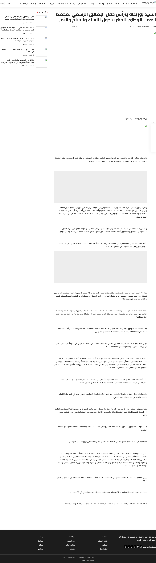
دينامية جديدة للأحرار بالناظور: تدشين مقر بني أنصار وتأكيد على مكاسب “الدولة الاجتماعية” (17, 28)
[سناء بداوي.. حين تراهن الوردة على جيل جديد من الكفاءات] (41, 52)
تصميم (91, 560)
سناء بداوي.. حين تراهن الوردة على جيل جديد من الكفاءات (17, 50)
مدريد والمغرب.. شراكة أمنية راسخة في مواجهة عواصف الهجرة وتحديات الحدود (19, 18)
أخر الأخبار (31, 22)
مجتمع (25, 22)
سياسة (25, 33)
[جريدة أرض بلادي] (149, 3)
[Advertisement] (100, 187)
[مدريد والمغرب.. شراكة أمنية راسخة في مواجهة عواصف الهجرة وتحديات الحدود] (41, 20)
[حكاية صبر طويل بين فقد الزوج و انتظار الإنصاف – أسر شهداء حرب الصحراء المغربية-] (41, 63)
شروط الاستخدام (67, 557)
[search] (13, 3)
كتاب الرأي (24, 66)
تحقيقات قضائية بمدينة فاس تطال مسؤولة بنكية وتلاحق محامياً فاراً (17, 39)
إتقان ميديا (85, 560)
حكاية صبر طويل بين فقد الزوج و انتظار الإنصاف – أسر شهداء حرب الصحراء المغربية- (17, 61)
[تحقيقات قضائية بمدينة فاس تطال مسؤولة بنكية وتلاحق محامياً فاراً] (41, 41)
